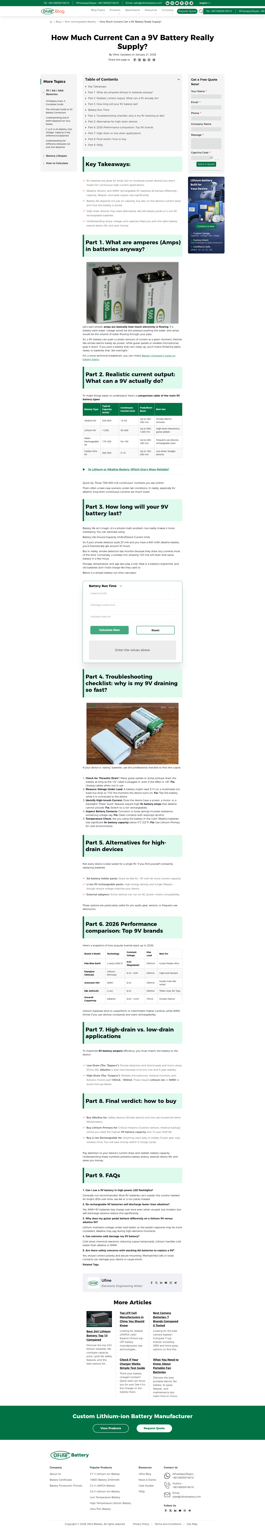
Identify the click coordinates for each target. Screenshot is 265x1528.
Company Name (201, 124)
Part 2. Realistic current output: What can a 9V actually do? (123, 98)
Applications (132, 10)
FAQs (142, 1491)
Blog (60, 11)
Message (196, 135)
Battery (80, 1455)
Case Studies (146, 1485)
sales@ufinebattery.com (187, 1496)
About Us (55, 1474)
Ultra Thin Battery (100, 1509)
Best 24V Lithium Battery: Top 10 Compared (98, 1335)
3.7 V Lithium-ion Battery (105, 1474)
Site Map (192, 1524)
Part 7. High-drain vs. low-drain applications (114, 133)
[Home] (47, 11)
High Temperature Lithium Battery (110, 1503)
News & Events (147, 1479)
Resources (151, 10)
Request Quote (154, 1428)
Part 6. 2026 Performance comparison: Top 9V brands (120, 127)
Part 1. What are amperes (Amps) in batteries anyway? (120, 92)
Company (167, 10)
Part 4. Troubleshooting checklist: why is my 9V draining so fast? (126, 115)
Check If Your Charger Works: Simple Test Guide (132, 1364)
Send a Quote (206, 164)
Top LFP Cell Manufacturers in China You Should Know (132, 1319)
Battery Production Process (66, 1485)
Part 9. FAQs (95, 144)
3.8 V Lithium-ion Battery (105, 1491)
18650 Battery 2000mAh (105, 1479)
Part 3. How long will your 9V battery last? (113, 104)
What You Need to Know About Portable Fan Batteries (166, 1366)
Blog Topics (98, 10)
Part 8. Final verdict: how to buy (107, 139)
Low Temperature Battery (105, 1497)
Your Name (198, 91)
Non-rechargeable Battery (80, 21)
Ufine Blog (145, 1474)
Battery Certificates (61, 1479)
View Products (110, 1428)
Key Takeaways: (97, 86)
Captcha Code (199, 152)
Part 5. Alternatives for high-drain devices (112, 121)
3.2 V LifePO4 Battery (102, 1485)
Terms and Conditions (168, 1524)
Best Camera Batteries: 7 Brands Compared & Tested (165, 1319)
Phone (195, 113)
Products (115, 10)
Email (194, 102)
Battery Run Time (98, 109)
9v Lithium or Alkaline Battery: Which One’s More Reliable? (128, 469)
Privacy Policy (141, 1524)
